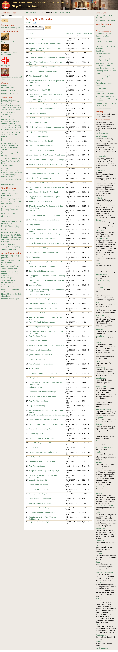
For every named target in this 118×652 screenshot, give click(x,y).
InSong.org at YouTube (9, 93)
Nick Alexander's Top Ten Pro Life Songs (44, 215)
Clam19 (98, 562)
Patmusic (99, 441)
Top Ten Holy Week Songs (39, 522)
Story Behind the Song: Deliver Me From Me (46, 104)
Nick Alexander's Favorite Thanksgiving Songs (46, 243)
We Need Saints (7, 165)
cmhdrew (99, 287)
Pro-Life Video (34, 211)
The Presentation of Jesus (11, 179)
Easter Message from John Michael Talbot (45, 108)
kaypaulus (99, 418)
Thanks (98, 38)
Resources (42, 2)
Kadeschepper (101, 599)
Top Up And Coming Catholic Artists (43, 303)
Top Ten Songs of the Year (39, 85)
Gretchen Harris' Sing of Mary (40, 201)
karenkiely (100, 336)
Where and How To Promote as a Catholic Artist (9, 282)
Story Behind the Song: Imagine (41, 498)
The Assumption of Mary (38, 248)
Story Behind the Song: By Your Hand (43, 192)
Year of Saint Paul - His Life (39, 294)
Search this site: (7, 15)
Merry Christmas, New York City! (41, 378)
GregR (98, 625)
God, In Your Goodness (10, 130)
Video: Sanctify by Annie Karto (40, 350)
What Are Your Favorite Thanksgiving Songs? (46, 424)
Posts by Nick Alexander (62, 12)
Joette (98, 294)
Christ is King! (34, 368)
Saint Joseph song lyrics (105, 96)
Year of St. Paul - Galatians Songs (41, 438)
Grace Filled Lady (8, 191)
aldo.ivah (99, 268)
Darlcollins (100, 230)
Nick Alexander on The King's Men (42, 512)
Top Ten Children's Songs (39, 53)
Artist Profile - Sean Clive (38, 480)
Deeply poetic (101, 88)
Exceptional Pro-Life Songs (39, 508)
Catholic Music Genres (9, 287)
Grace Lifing (100, 469)
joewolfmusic (101, 378)
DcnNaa (99, 424)
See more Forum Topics (10, 299)
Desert (3, 219)
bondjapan (100, 309)
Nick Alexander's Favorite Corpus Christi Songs (47, 415)
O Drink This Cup (8, 213)
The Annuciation (7, 182)
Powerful (99, 80)
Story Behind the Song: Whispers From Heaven (47, 155)
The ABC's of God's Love (10, 158)
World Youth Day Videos (38, 485)
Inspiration (100, 91)
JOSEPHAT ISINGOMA (104, 447)
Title (32, 34)
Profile (28, 23)
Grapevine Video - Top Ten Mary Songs (44, 471)
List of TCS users (103, 27)
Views (84, 34)
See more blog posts (8, 249)
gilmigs (98, 263)
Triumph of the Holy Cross (39, 494)
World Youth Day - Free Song (40, 122)
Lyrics (98, 86)
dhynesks (99, 329)
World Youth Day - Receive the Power (43, 419)
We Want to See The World (39, 90)
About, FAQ (31, 2)
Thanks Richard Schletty (105, 93)
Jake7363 (99, 342)
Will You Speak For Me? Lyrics (40, 327)
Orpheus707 (100, 170)
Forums (22, 2)
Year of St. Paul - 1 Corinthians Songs (43, 71)
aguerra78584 (101, 156)
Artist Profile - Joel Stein (38, 359)
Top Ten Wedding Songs (38, 132)
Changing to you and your (106, 71)
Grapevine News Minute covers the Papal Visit (46, 345)
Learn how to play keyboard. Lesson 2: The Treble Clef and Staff (10, 267)
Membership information (105, 20)
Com (90, 34)
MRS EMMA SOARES (103, 409)
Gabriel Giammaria (103, 257)
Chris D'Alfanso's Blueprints (40, 178)
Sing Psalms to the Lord (10, 42)
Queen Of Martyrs (8, 244)
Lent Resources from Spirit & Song (42, 461)
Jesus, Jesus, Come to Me (105, 68)
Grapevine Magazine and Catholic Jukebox (45, 43)
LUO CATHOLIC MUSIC (105, 506)
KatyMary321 (101, 528)
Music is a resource (103, 44)
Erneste (99, 220)
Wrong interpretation (104, 83)
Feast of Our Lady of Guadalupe (41, 146)
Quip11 (98, 512)
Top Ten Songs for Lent (38, 336)
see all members (102, 133)
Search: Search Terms (34, 26)
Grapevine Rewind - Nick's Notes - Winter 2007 (47, 164)
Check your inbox (102, 36)
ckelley (98, 642)
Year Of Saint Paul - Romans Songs (42, 238)
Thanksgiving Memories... (39, 489)
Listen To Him (6, 216)
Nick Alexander (36, 12)
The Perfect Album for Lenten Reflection (44, 220)
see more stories (7, 184)
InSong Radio (6, 66)
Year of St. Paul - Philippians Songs (42, 392)
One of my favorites (103, 33)
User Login (60, 2)
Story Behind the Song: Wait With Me (43, 252)
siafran (98, 361)
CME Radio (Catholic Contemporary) (9, 53)
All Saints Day (34, 257)
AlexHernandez (102, 274)
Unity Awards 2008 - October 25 (41, 141)
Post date (69, 34)
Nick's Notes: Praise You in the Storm (43, 373)
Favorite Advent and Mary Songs (41, 150)
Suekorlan (100, 493)
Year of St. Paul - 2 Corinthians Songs (43, 313)
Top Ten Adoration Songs (38, 401)
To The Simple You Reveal (11, 206)
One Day (4, 168)
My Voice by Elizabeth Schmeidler (42, 266)
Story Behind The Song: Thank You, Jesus (45, 67)
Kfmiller (99, 434)
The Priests (33, 447)
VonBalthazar (101, 635)
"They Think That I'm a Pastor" (41, 183)
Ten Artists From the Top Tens (40, 429)
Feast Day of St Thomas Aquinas (41, 271)
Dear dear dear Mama (104, 41)
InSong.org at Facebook (10, 90)
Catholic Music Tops (103, 281)
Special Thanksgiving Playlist (40, 503)
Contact (51, 2)
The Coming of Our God (38, 76)
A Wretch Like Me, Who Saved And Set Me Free (47, 57)
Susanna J (99, 462)
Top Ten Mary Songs (37, 466)
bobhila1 (99, 198)
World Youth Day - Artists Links (41, 364)
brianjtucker (100, 583)
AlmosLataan (101, 386)
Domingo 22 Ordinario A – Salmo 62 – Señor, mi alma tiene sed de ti (11, 134)
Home (14, 2)
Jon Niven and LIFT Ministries (40, 355)
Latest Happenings (36, 39)
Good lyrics (100, 51)
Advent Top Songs (36, 433)
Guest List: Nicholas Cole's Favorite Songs (45, 234)
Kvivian (98, 302)
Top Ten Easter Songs (37, 406)
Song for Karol (34, 224)
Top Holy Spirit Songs (37, 113)
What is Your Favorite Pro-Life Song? (43, 452)
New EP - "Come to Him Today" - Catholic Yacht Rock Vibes (10, 228)
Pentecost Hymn (7, 278)
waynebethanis (101, 136)
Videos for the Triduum (38, 341)
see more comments (103, 108)
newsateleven (101, 315)
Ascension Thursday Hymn (39, 169)
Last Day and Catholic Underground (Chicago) (46, 159)
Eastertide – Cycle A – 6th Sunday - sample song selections (11, 273)
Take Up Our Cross (36, 457)
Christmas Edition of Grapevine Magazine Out (46, 127)
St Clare (99, 553)
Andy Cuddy (100, 368)
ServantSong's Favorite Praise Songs (43, 308)
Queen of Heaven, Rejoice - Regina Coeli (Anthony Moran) (11, 154)
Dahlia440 (100, 541)
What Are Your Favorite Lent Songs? (42, 396)
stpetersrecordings (103, 401)
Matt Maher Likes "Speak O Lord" (41, 118)
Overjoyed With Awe (9, 232)
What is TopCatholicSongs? (39, 299)
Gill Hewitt (100, 487)
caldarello (99, 355)
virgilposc (99, 452)
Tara (97, 545)
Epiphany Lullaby (36, 387)
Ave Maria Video (35, 285)
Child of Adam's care (103, 54)
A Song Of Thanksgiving (10, 247)
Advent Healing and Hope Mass (41, 443)
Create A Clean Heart (9, 117)
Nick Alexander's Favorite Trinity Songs (44, 173)
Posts (34, 23)
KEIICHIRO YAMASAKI (104, 572)
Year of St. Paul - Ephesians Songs (42, 322)
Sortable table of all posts (10, 28)
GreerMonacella (102, 239)
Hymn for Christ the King (39, 136)
